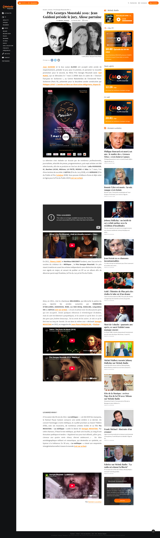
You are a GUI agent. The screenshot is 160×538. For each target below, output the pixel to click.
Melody (5, 31)
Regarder (6, 25)
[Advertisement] (72, 191)
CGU (93, 533)
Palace (5, 36)
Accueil (45, 9)
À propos (72, 533)
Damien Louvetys (95, 502)
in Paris (5, 41)
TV (5, 17)
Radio (6, 28)
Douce (5, 43)
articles (50, 9)
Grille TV (5, 20)
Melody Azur (7, 33)
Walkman (5, 38)
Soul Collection (8, 45)
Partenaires (6, 61)
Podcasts (6, 48)
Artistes (7, 53)
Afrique (5, 22)
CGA (96, 533)
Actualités (8, 13)
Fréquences (6, 50)
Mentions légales (102, 533)
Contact (7, 57)
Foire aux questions (86, 533)
